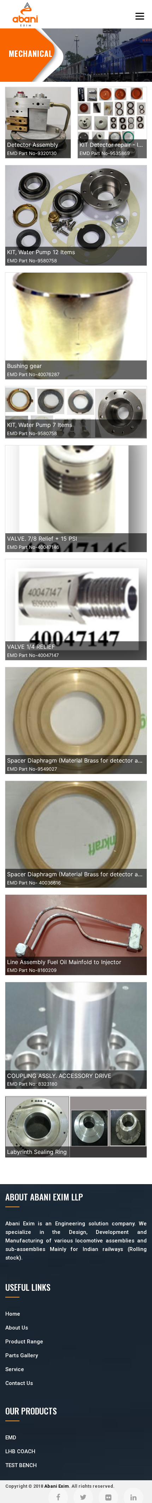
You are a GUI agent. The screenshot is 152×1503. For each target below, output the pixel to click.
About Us (16, 1328)
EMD (10, 1437)
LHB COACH (20, 1451)
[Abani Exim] (25, 14)
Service (14, 1369)
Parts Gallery (21, 1355)
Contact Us (19, 1383)
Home (12, 1314)
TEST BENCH (21, 1465)
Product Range (24, 1341)
